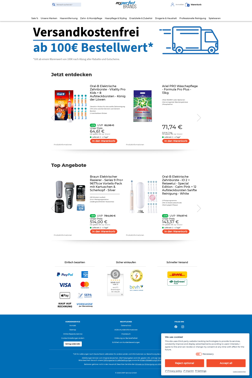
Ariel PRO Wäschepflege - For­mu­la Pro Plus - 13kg (180, 89)
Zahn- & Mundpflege (91, 18)
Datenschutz (126, 325)
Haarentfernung (69, 18)
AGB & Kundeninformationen (126, 330)
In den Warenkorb (103, 140)
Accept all (226, 363)
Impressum (126, 334)
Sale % (34, 18)
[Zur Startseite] (126, 4)
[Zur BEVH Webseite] (136, 288)
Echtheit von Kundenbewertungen (126, 342)
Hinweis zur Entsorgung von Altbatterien (151, 364)
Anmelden (180, 5)
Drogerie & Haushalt (166, 18)
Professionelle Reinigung (192, 18)
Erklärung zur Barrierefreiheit (126, 338)
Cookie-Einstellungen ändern (72, 338)
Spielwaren (215, 18)
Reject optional (184, 363)
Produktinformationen (63, 145)
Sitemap (72, 330)
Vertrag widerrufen (72, 344)
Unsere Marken (49, 18)
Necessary (208, 354)
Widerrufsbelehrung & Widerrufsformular (156, 360)
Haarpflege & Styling (116, 18)
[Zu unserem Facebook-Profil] (176, 327)
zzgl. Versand (105, 134)
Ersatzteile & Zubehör (141, 18)
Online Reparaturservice (72, 334)
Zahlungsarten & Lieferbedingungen (117, 360)
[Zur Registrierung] (172, 4)
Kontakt (73, 325)
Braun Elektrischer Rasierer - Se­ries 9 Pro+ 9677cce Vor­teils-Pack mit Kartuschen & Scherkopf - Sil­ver (106, 183)
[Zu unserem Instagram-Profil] (183, 327)
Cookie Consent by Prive (239, 371)
